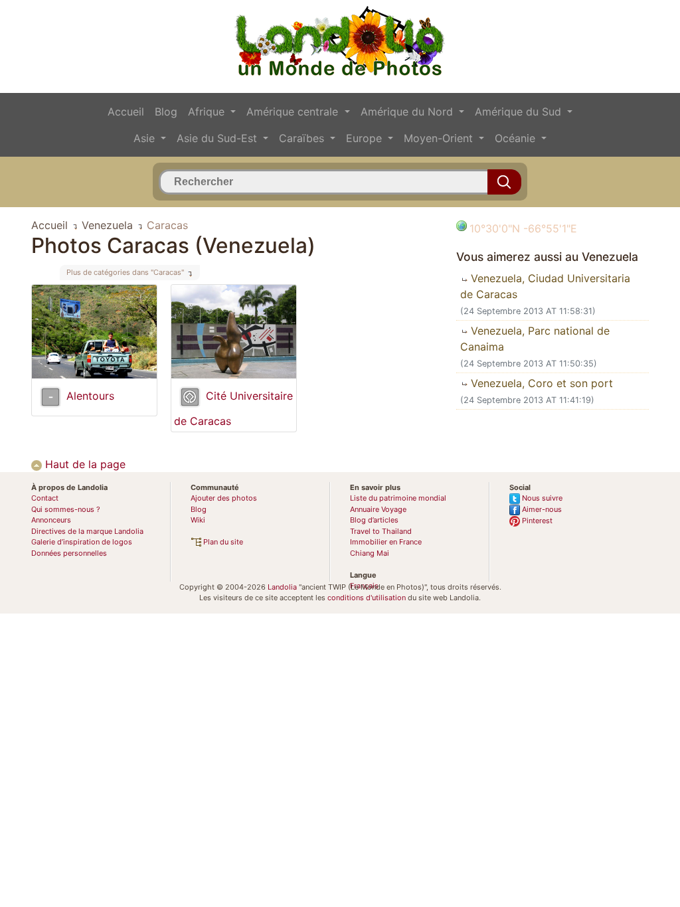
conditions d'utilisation (366, 597)
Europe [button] (365, 138)
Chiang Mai (369, 553)
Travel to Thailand (381, 531)
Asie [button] (145, 138)
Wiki (198, 520)
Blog (166, 111)
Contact (44, 498)
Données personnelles (69, 553)
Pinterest (536, 520)
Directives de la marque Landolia (87, 531)
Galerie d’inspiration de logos (81, 541)
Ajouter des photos (224, 498)
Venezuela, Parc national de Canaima (535, 338)
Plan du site (222, 541)
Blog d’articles (374, 520)
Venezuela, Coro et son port (540, 383)
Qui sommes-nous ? (65, 509)
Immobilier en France (386, 541)
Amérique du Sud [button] (519, 111)
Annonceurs (51, 520)
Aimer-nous (541, 509)
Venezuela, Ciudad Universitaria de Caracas (545, 286)
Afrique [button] (208, 111)
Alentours (90, 395)
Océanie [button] (517, 138)
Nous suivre (541, 498)
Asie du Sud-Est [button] (218, 138)
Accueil (126, 111)
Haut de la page (84, 464)
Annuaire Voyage (378, 509)
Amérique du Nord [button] (408, 111)
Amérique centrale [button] (293, 111)
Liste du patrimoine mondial (398, 498)
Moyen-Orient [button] (440, 138)
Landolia (282, 587)
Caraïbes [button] (303, 138)
